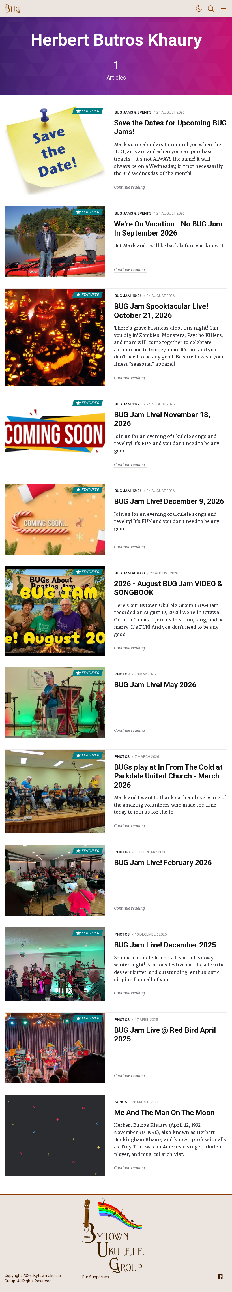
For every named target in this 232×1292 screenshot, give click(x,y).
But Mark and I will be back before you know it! (169, 245)
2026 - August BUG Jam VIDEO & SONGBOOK (168, 588)
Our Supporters (95, 1277)
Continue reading (129, 187)
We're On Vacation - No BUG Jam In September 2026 (168, 228)
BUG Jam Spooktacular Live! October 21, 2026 (161, 310)
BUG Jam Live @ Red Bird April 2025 (165, 1034)
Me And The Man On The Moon (164, 1112)
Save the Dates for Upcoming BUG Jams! (170, 127)
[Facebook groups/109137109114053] (220, 1276)
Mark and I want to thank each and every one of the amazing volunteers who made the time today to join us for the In (170, 805)
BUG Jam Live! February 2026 (163, 862)
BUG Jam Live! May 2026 (155, 685)
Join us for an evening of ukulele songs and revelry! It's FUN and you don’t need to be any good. (167, 443)
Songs (121, 1102)
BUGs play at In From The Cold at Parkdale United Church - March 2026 (168, 776)
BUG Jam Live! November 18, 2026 (162, 419)
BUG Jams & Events (133, 112)
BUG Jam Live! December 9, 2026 (169, 501)
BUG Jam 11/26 (128, 404)
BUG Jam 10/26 (128, 296)
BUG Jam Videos (130, 573)
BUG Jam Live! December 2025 (165, 945)
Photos (122, 674)
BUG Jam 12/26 (128, 491)
